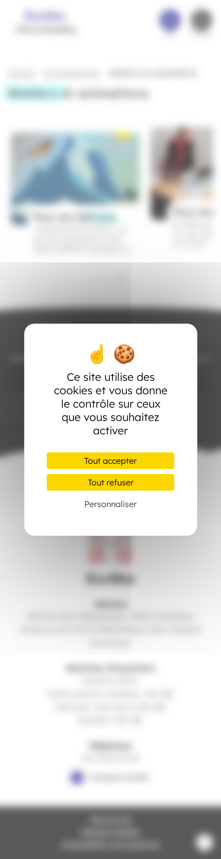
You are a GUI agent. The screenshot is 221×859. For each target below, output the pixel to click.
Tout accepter (110, 461)
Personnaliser (110, 504)
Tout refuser (111, 482)
